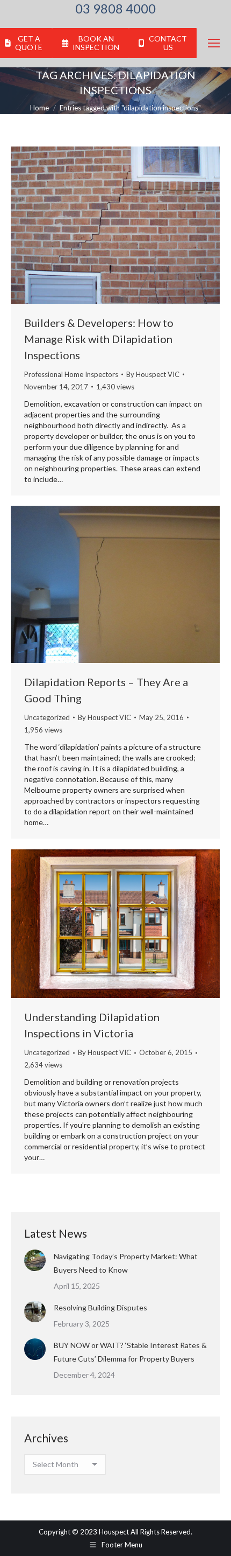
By (152, 374)
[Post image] (35, 1260)
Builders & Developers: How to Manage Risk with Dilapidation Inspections (99, 338)
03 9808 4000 (115, 9)
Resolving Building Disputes (100, 1307)
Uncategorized (47, 717)
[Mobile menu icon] (213, 43)
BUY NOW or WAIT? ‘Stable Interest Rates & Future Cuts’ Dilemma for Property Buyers (130, 1352)
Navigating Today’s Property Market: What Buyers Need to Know (126, 1263)
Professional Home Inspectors (71, 374)
